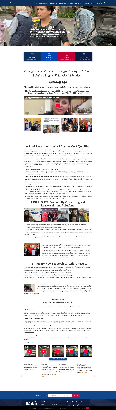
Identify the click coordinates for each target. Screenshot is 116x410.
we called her (66, 91)
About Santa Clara (43, 3)
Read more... (48, 372)
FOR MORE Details (29, 342)
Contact (93, 3)
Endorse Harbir (62, 3)
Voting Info (99, 3)
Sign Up (76, 395)
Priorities (70, 3)
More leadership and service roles (34, 237)
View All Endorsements (59, 358)
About (35, 3)
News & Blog (86, 3)
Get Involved (78, 3)
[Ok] (114, 408)
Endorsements (53, 3)
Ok (87, 408)
